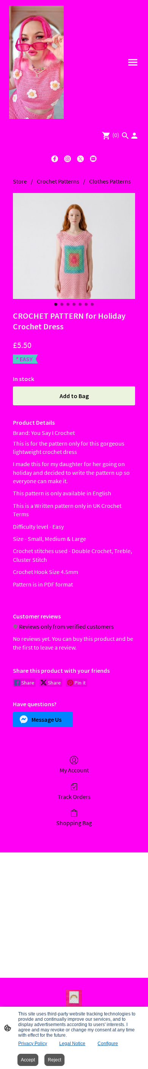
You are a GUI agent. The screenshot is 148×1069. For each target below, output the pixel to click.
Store (20, 181)
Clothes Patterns (110, 181)
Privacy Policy (32, 1043)
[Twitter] (80, 158)
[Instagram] (67, 158)
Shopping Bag (74, 823)
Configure (108, 1043)
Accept (28, 1060)
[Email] (93, 158)
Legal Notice (72, 1043)
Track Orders (74, 796)
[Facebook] (54, 158)
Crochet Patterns (58, 181)
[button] (43, 719)
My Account (74, 770)
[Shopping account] (134, 135)
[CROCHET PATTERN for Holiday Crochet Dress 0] (74, 246)
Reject (54, 1060)
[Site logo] (36, 62)
